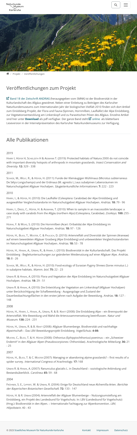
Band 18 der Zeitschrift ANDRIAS (30, 98)
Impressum (103, 430)
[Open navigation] (126, 4)
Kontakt (86, 430)
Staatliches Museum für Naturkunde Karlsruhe (39, 430)
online (96, 119)
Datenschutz (121, 430)
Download (32, 119)
